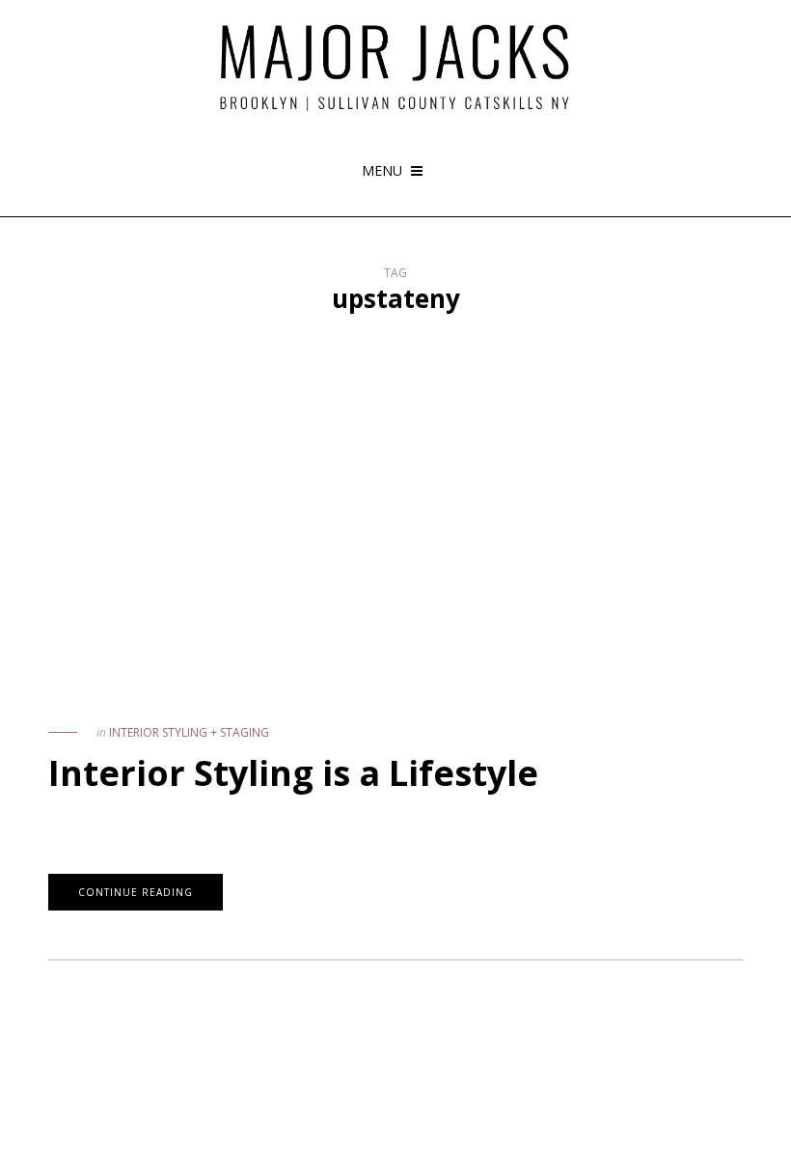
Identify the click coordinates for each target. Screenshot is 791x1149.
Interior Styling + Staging (189, 732)
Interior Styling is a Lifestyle (293, 773)
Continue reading (135, 892)
